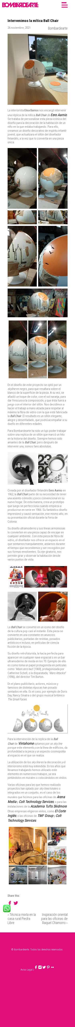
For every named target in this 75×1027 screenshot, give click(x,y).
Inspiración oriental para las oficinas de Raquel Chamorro (54, 918)
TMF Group (45, 815)
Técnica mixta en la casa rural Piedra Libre (22, 918)
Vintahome (26, 743)
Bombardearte (58, 28)
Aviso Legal (27, 969)
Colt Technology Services (36, 802)
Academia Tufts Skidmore (48, 806)
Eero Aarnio (59, 115)
